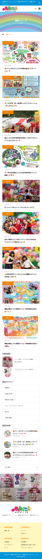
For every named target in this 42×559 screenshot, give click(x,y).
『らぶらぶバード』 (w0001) (24, 369)
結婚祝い (7, 388)
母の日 (7, 412)
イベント (23, 530)
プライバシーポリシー (27, 547)
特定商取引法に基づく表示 (28, 545)
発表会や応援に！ (10, 400)
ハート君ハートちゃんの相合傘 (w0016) (24, 360)
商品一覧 (6, 530)
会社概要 (23, 542)
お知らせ (23, 533)
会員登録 (6, 542)
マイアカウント (8, 545)
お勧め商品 (8, 418)
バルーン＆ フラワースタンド (14, 406)
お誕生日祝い (9, 394)
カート (6, 547)
